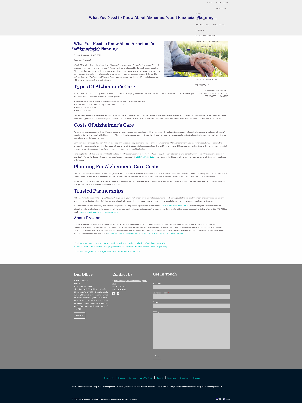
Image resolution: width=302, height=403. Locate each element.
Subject (164, 302)
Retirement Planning (205, 36)
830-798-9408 (120, 289)
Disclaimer (184, 378)
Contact (224, 96)
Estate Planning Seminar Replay (210, 90)
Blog (215, 69)
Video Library (202, 85)
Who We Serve (202, 25)
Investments (219, 25)
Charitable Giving (204, 58)
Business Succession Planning (209, 52)
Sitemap (196, 378)
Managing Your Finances (207, 41)
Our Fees (213, 19)
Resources (200, 63)
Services (199, 14)
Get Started (210, 96)
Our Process (222, 8)
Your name (165, 283)
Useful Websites (203, 74)
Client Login (222, 3)
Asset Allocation (203, 47)
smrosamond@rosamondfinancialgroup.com (98, 212)
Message (164, 311)
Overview (200, 19)
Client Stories (202, 69)
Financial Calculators (206, 79)
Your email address (168, 293)
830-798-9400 (120, 287)
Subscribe (79, 315)
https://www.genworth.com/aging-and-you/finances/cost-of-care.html (108, 251)
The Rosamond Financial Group (174, 206)
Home (210, 3)
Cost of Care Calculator (146, 157)
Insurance (200, 30)
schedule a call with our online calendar (166, 233)
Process (121, 378)
